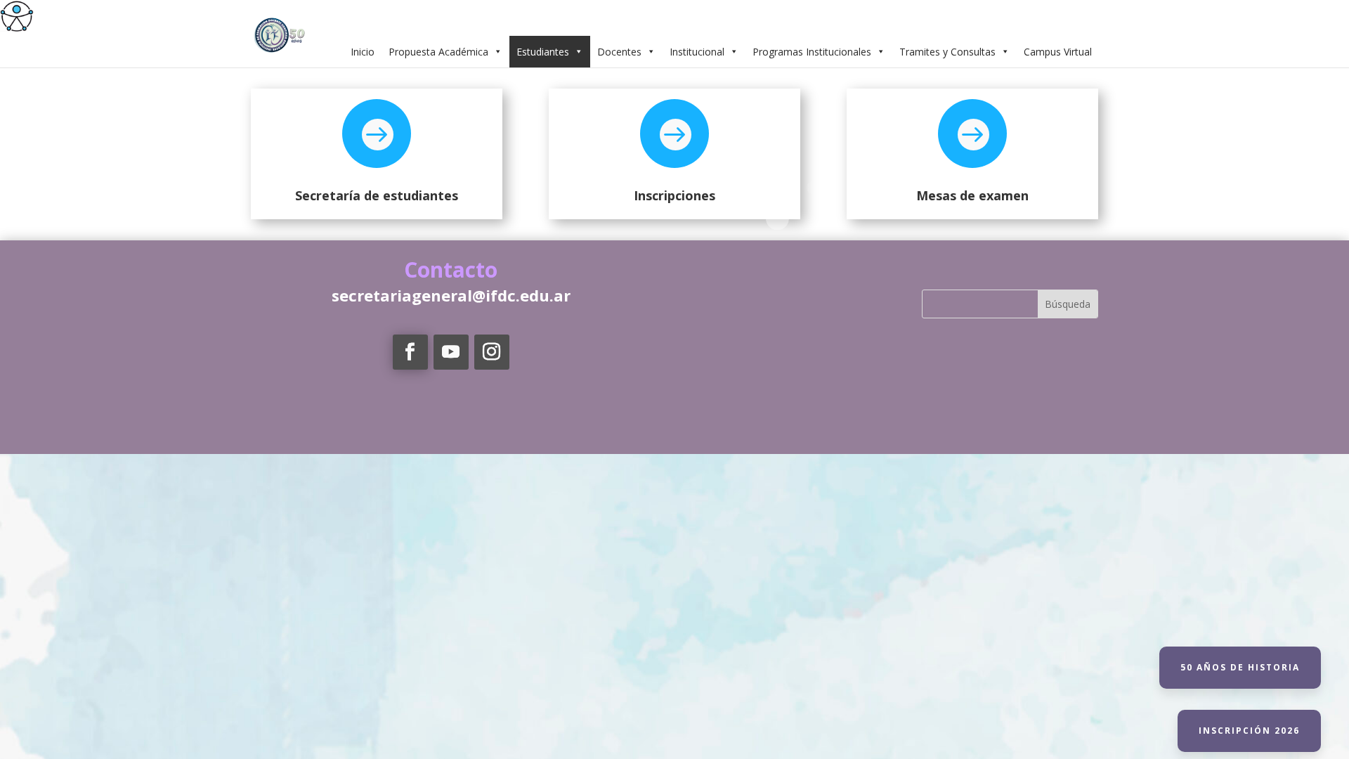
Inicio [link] (362, 51)
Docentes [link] (619, 51)
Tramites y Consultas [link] (947, 51)
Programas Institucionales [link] (811, 51)
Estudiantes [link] (542, 51)
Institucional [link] (697, 51)
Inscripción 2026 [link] (1249, 731)
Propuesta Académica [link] (438, 51)
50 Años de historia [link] (1240, 667)
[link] (17, 17)
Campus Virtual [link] (1058, 51)
